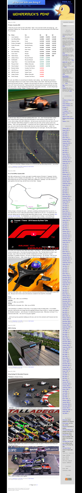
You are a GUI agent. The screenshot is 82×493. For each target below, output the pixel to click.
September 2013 (66, 240)
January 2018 (66, 156)
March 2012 (65, 273)
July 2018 (65, 146)
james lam (65, 62)
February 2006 (66, 400)
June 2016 (65, 189)
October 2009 (66, 325)
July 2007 (65, 373)
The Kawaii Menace (67, 429)
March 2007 (65, 380)
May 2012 (65, 270)
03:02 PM (20, 166)
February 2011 (66, 295)
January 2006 (66, 402)
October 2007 (66, 367)
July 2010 (65, 308)
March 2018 (65, 154)
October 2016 (66, 181)
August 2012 (65, 264)
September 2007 (66, 369)
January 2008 (66, 361)
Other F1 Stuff (66, 116)
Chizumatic (65, 420)
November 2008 (66, 343)
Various (64, 121)
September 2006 (66, 387)
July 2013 (65, 244)
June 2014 (65, 224)
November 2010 (66, 301)
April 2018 (65, 152)
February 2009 (66, 339)
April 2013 (65, 249)
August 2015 (65, 202)
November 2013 (66, 237)
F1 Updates (65, 111)
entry (64, 36)
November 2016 (66, 180)
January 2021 (66, 128)
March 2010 (65, 316)
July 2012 (65, 266)
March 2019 (65, 137)
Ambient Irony (66, 434)
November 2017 (66, 157)
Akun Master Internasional (65, 76)
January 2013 (66, 255)
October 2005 (66, 407)
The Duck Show (66, 448)
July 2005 (65, 413)
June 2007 (65, 374)
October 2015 (66, 198)
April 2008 (65, 356)
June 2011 (65, 288)
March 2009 (65, 338)
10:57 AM (20, 478)
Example (65, 107)
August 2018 (65, 145)
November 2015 (66, 196)
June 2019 (65, 132)
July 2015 (65, 203)
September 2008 (66, 347)
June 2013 (65, 246)
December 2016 (66, 178)
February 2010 (66, 317)
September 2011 (66, 282)
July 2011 (65, 286)
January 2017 (66, 176)
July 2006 (65, 391)
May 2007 (65, 376)
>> (37, 484)
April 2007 (65, 378)
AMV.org (65, 444)
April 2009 (65, 336)
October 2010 (66, 303)
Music (64, 114)
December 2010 (66, 299)
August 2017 (65, 163)
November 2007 (66, 365)
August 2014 (65, 220)
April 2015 (65, 209)
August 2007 (65, 371)
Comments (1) (25, 166)
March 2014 (65, 229)
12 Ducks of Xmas (67, 100)
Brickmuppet (65, 423)
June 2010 (65, 310)
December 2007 (66, 363)
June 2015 (65, 205)
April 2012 (65, 271)
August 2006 (65, 389)
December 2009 (66, 321)
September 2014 (66, 218)
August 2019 (65, 130)
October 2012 (66, 260)
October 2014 (66, 216)
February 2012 (66, 275)
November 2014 (66, 214)
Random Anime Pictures (68, 118)
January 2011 (66, 297)
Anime (64, 102)
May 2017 (65, 169)
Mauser (64, 88)
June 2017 (65, 167)
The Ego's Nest (66, 441)
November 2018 (66, 139)
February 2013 (66, 253)
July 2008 (65, 350)
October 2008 (66, 345)
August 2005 (65, 411)
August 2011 (65, 284)
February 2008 (66, 360)
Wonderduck (15, 166)
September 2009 (66, 327)
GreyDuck (65, 426)
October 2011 (66, 281)
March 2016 (65, 194)
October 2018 (66, 141)
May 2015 (65, 207)
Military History (66, 113)
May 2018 (65, 150)
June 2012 (65, 268)
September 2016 (66, 183)
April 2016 (65, 192)
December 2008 (66, 341)
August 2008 (65, 349)
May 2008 (65, 354)
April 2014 (65, 227)
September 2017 (66, 161)
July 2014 (65, 222)
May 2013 (65, 248)
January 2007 (66, 382)
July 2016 (65, 187)
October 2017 (66, 159)
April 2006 (65, 396)
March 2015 (65, 211)
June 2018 (65, 148)
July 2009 (65, 330)
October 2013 (66, 238)
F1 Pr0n (64, 109)
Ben (63, 85)
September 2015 (66, 200)
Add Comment (31, 166)
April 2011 (65, 292)
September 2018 (66, 143)
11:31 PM (20, 321)
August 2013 (65, 242)
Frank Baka (65, 55)
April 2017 (65, 170)
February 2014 (66, 231)
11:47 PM (20, 367)
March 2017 (65, 172)
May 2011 (65, 290)
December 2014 (66, 213)
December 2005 (66, 404)
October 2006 (66, 385)
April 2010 (65, 314)
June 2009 (65, 332)
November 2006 (66, 384)
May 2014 (65, 225)
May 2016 (65, 191)
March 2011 (65, 293)
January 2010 (66, 319)
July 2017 (65, 165)
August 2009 (65, 328)
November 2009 (66, 323)
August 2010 (65, 306)
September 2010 (66, 305)
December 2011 (66, 277)
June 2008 (65, 352)
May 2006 (65, 395)
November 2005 (66, 406)
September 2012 (66, 262)
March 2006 (65, 398)
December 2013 (66, 235)
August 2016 (65, 185)
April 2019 (65, 135)
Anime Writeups (66, 103)
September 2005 (66, 409)
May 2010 (65, 312)
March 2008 (65, 358)
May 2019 (65, 134)
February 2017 (66, 174)
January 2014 (66, 233)
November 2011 (66, 279)
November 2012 (66, 259)
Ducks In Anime (66, 105)
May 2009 (65, 334)
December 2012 (66, 257)
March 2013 (65, 251)
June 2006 (65, 393)
